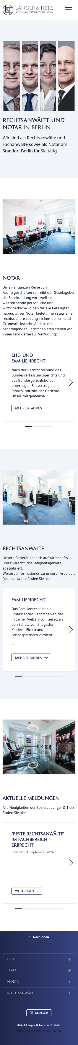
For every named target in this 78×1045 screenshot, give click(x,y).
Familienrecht (28, 600)
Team (11, 970)
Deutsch (41, 1012)
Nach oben (41, 937)
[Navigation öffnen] (68, 10)
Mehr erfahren (28, 408)
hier (47, 578)
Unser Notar (25, 313)
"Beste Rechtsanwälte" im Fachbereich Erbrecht (38, 839)
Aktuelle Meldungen (31, 798)
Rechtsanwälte (23, 548)
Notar (54, 144)
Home (12, 959)
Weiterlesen (24, 891)
